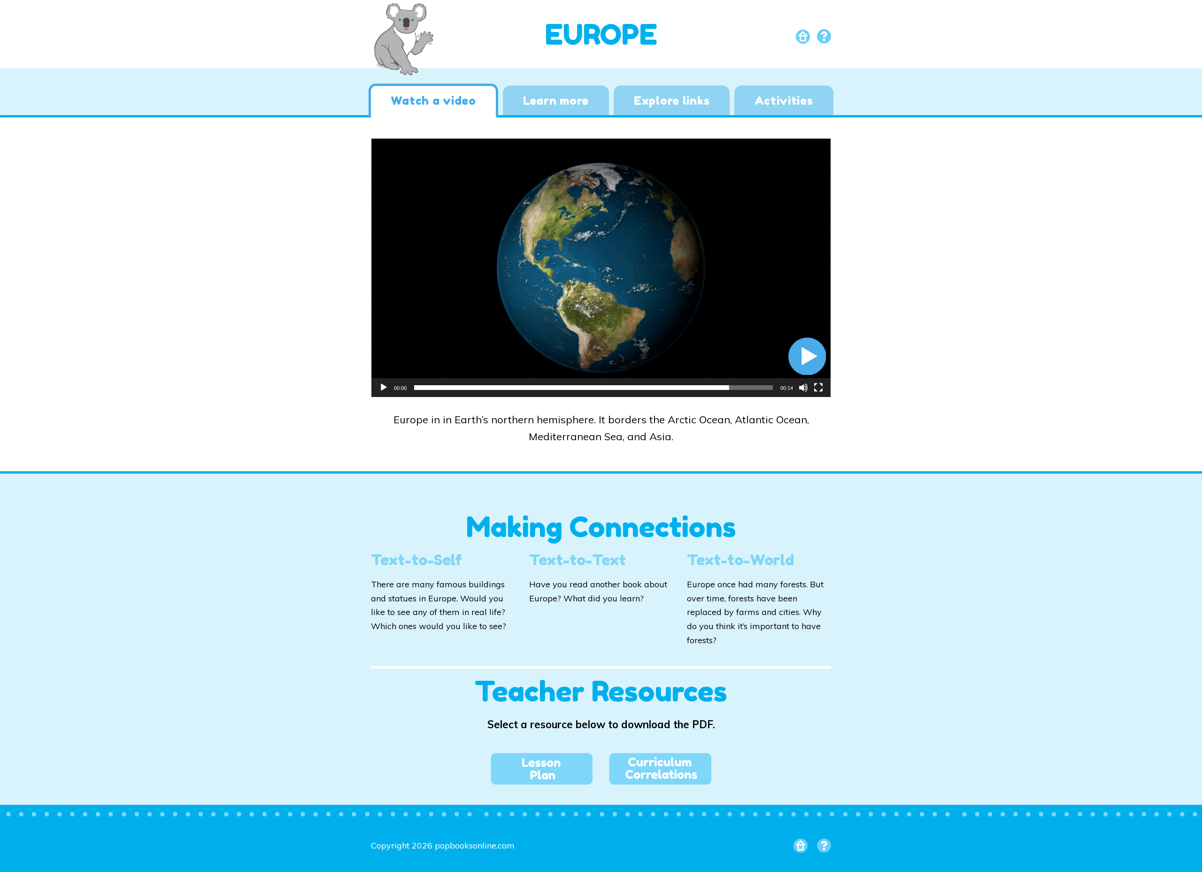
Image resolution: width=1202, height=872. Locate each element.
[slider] (593, 387)
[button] (807, 356)
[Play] (383, 387)
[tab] (433, 100)
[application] (601, 268)
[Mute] (803, 387)
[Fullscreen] (818, 387)
